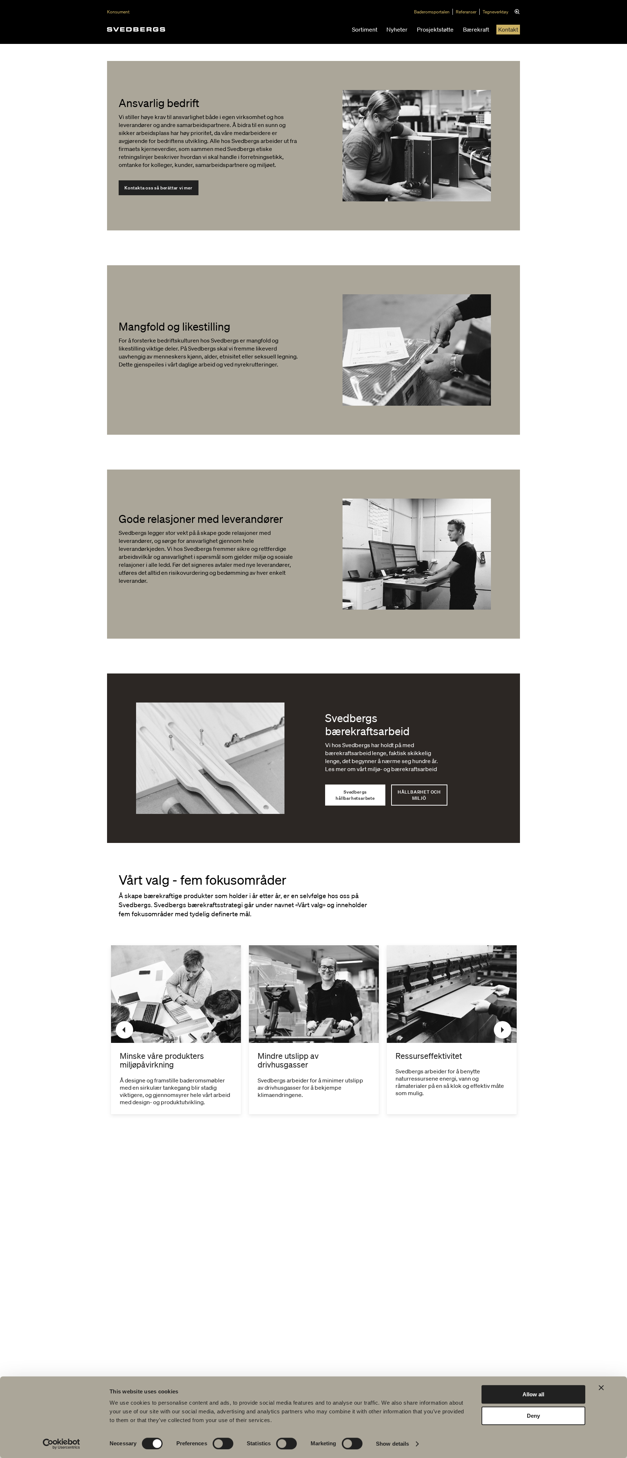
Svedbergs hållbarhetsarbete (355, 795)
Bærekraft (476, 29)
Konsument (118, 12)
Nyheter (396, 29)
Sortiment (364, 29)
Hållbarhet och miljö (419, 795)
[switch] (223, 1443)
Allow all (533, 1394)
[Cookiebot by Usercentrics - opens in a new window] (61, 1443)
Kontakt (508, 29)
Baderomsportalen (432, 12)
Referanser (466, 12)
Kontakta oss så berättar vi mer (158, 188)
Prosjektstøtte (435, 29)
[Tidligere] (124, 1030)
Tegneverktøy (495, 12)
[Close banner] (601, 1387)
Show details (392, 1444)
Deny (533, 1416)
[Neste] (502, 1030)
